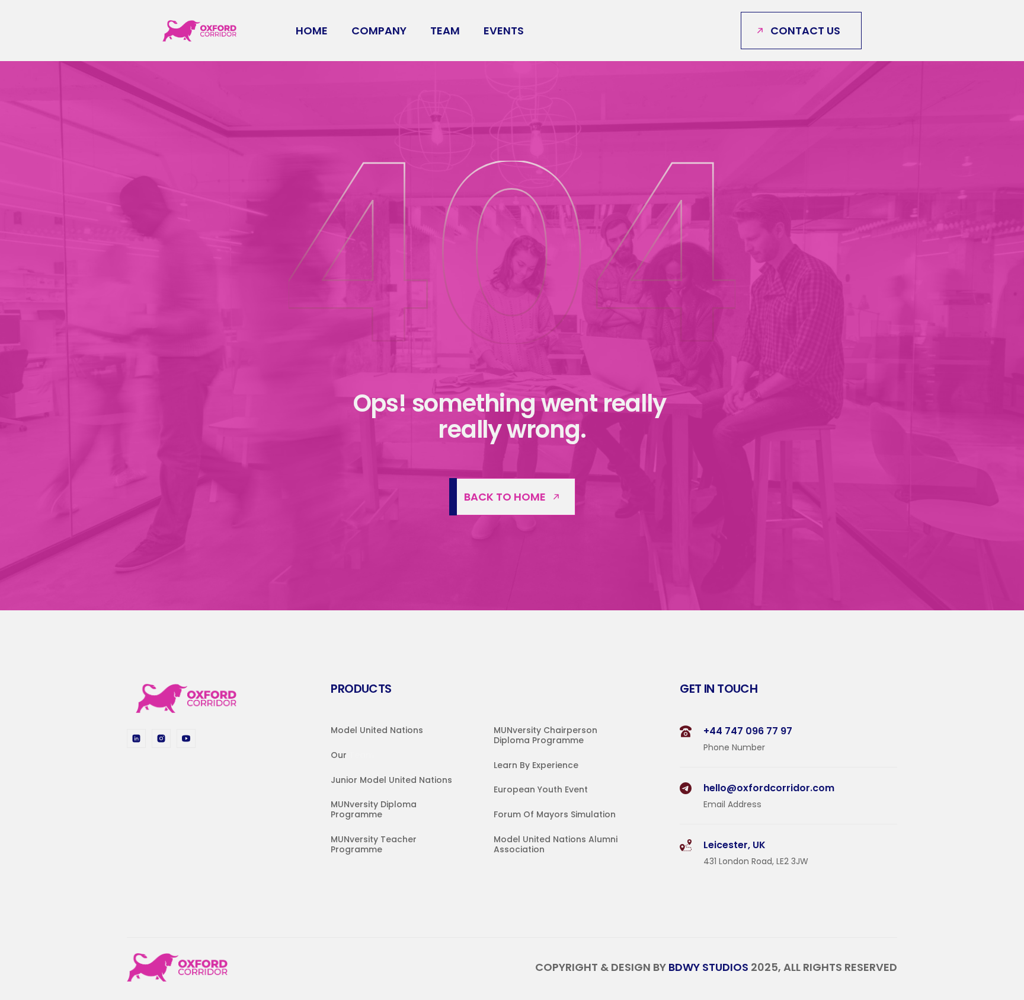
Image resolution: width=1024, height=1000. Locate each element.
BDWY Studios (709, 967)
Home (312, 30)
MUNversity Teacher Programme (375, 844)
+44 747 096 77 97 (747, 731)
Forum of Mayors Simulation (555, 815)
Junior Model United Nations (391, 780)
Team (445, 30)
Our (340, 755)
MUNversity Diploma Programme (375, 810)
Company (379, 30)
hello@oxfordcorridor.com (768, 788)
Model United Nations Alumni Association (557, 844)
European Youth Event (541, 790)
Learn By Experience (536, 765)
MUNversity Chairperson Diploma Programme (547, 735)
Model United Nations (377, 730)
